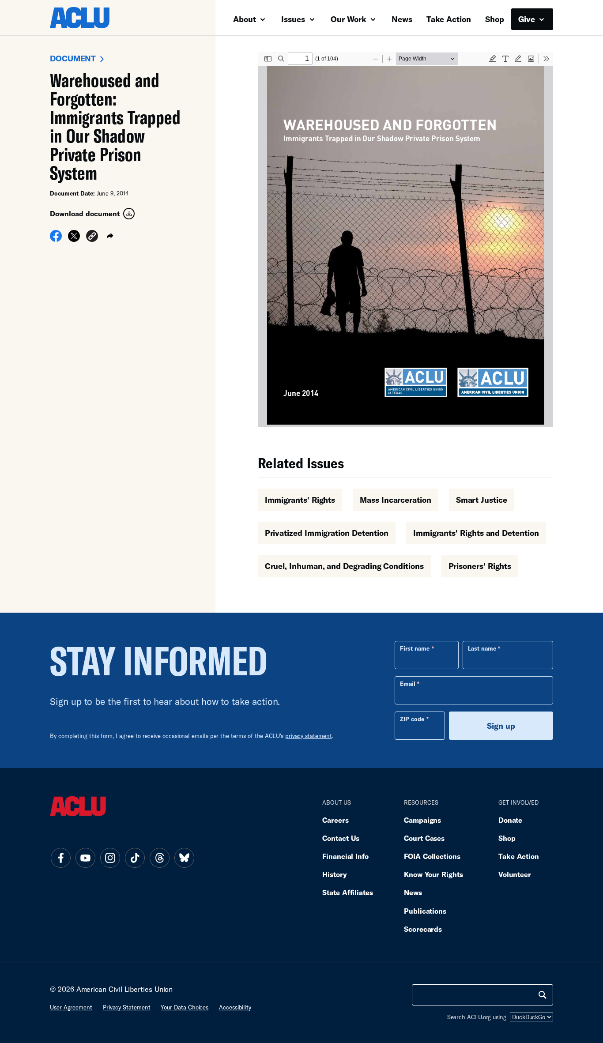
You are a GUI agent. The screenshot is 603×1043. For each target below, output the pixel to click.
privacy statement (308, 735)
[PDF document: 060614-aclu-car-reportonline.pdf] (405, 239)
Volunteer (514, 874)
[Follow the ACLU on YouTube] (85, 857)
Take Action (448, 19)
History (334, 874)
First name (415, 648)
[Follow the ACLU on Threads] (159, 857)
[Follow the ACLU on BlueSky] (184, 857)
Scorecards (423, 929)
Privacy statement (127, 1007)
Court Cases (424, 838)
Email (407, 683)
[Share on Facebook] (56, 239)
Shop (494, 19)
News (402, 19)
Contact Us (340, 838)
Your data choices (184, 1007)
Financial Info (345, 856)
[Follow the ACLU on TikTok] (134, 857)
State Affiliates (347, 892)
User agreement (71, 1007)
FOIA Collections (432, 856)
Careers (335, 820)
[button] (92, 237)
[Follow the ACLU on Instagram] (110, 857)
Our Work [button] (350, 19)
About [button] (245, 19)
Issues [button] (294, 19)
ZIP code (412, 719)
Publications (425, 911)
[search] (542, 994)
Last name (482, 648)
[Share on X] (74, 239)
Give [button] (527, 19)
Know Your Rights (433, 874)
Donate (510, 820)
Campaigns (422, 820)
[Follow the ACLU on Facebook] (60, 857)
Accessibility (235, 1007)
